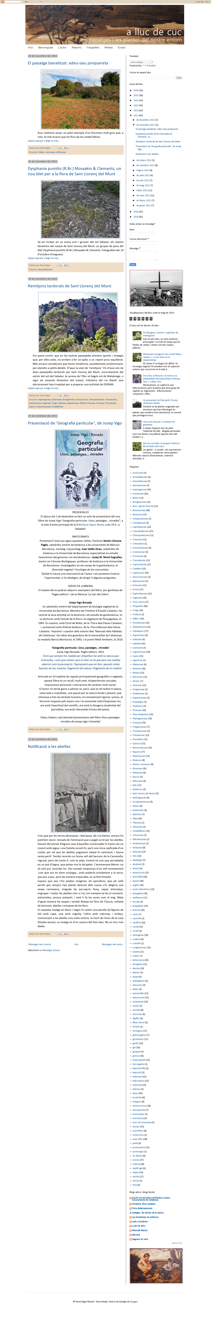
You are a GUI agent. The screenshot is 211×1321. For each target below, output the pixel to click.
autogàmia (138, 893)
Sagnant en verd (140, 1239)
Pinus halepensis (141, 714)
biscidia (136, 902)
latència (136, 1089)
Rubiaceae (138, 773)
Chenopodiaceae (96, 400)
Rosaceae (137, 768)
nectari (136, 1127)
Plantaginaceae (140, 718)
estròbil (136, 1010)
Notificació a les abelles (49, 747)
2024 (136, 100)
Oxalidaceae (138, 693)
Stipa (135, 818)
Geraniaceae (139, 623)
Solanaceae (138, 810)
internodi (137, 1085)
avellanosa (138, 898)
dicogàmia (137, 964)
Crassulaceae (111, 400)
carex (135, 914)
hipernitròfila (139, 1068)
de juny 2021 (143, 180)
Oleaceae (137, 685)
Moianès (137, 668)
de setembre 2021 (145, 165)
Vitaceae (137, 852)
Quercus (32, 407)
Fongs (54, 403)
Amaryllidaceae (140, 477)
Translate (151, 66)
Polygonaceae (139, 727)
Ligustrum (137, 660)
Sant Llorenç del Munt (143, 793)
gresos (136, 1056)
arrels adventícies (141, 889)
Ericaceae (137, 585)
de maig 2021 (143, 185)
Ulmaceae (137, 827)
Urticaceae (138, 835)
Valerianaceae (139, 839)
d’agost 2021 (143, 170)
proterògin (138, 1152)
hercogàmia (138, 1064)
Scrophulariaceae (141, 802)
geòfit (135, 1043)
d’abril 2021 (142, 190)
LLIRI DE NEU (138, 1226)
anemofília (138, 877)
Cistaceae (137, 539)
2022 (136, 110)
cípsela (136, 952)
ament (136, 868)
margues (137, 1102)
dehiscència (138, 960)
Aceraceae (138, 473)
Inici (30, 47)
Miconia (136, 1235)
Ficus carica (138, 602)
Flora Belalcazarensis (142, 1208)
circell (135, 931)
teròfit (136, 1177)
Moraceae (138, 677)
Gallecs (41, 152)
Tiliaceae (137, 823)
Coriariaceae (139, 552)
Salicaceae (138, 781)
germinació (138, 1039)
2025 (136, 95)
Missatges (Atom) (51, 950)
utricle (136, 1181)
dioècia (136, 968)
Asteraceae (57, 400)
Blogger (134, 1302)
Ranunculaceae (44, 407)
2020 (136, 212)
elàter (135, 989)
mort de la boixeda (142, 1122)
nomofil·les (138, 1131)
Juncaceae (50, 152)
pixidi (135, 1143)
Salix (135, 785)
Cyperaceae (138, 573)
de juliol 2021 (143, 175)
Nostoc (136, 681)
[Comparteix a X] (63, 148)
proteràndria (139, 1147)
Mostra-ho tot (177, 1243)
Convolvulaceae (140, 548)
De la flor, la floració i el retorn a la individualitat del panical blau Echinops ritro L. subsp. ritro (161, 379)
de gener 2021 (143, 205)
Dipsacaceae (139, 581)
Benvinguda (45, 47)
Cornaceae (138, 556)
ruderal (136, 1164)
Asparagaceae (44, 400)
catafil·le (137, 922)
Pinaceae (91, 403)
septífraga (137, 1168)
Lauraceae (138, 648)
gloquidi (136, 1052)
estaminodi (138, 1002)
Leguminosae (73, 403)
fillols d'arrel (138, 1022)
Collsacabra (138, 544)
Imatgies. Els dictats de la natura (148, 1213)
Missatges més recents (39, 944)
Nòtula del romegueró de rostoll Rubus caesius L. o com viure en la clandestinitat (162, 357)
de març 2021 (143, 195)
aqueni (136, 881)
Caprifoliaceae (139, 527)
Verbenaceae (139, 843)
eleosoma (137, 985)
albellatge (137, 860)
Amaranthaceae (45, 269)
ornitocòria (138, 1135)
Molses (108, 47)
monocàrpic (138, 1114)
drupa (135, 977)
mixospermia (139, 1110)
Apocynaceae (139, 485)
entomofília (138, 993)
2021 (136, 115)
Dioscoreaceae (140, 577)
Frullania (137, 614)
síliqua (136, 1172)
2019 (136, 217)
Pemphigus (138, 702)
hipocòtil (137, 1072)
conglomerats (139, 947)
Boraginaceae (69, 400)
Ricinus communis (141, 764)
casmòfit (137, 918)
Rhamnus (137, 760)
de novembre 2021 (146, 125)
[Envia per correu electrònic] (58, 148)
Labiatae (62, 403)
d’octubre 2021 (144, 160)
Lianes (136, 656)
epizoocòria (138, 997)
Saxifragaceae (139, 798)
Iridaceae (137, 639)
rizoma (136, 1160)
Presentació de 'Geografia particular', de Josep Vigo (75, 423)
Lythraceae (61, 152)
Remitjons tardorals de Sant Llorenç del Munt (69, 286)
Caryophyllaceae (141, 531)
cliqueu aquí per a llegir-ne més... (44, 141)
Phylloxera (138, 706)
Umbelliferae (57, 407)
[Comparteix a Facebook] (65, 148)
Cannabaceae (139, 523)
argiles (136, 885)
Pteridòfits (138, 739)
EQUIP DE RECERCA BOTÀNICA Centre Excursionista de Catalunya (151, 1199)
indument (137, 1077)
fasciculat (137, 1014)
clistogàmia (138, 935)
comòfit (136, 943)
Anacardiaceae (140, 481)
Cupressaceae (35, 403)
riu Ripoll (137, 1156)
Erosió (121, 47)
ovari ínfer (138, 1139)
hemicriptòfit (139, 1060)
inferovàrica (138, 1081)
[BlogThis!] (60, 148)
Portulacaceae (140, 731)
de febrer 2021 (144, 200)
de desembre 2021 (145, 120)
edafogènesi (139, 981)
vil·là (135, 1185)
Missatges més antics (112, 944)
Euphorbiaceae (140, 594)
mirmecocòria (139, 1106)
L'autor (62, 47)
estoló (136, 1006)
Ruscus (136, 777)
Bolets (136, 498)
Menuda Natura (140, 1230)
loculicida (137, 1097)
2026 (136, 90)
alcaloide (137, 864)
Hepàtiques (138, 631)
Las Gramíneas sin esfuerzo (145, 1217)
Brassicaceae (82, 400)
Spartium (137, 814)
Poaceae (100, 403)
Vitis (135, 856)
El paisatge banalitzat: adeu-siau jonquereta (68, 63)
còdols (136, 956)
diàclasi (136, 972)
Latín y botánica (140, 1221)
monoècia (137, 1118)
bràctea (136, 910)
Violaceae (137, 848)
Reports (76, 47)
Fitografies (92, 47)
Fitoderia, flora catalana (143, 1204)
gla (134, 1047)
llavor (135, 1093)
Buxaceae (137, 514)
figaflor (136, 1018)
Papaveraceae (139, 698)
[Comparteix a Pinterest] (67, 148)
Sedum (136, 806)
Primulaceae (110, 403)
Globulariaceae (140, 627)
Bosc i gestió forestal (143, 506)
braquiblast (138, 906)
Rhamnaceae (139, 756)
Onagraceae (138, 689)
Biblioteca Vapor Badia (90, 524)
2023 (136, 105)
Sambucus (137, 789)
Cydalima (137, 569)
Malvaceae (138, 664)
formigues (137, 1031)
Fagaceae (46, 403)
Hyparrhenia (139, 635)
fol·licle (136, 1027)
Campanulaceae (140, 519)
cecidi (135, 927)
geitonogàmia (139, 1035)
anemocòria (138, 873)
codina (136, 939)
